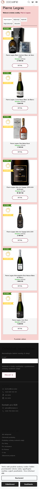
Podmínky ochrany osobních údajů (13, 440)
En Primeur (5, 449)
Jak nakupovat (6, 434)
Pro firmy (5, 443)
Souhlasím (28, 484)
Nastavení (19, 478)
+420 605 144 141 (11, 392)
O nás (4, 453)
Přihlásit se (9, 375)
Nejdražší (23, 19)
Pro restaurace (7, 446)
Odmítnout (10, 484)
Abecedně (17, 23)
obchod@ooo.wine (11, 389)
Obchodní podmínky (8, 437)
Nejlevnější (16, 19)
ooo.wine (8, 395)
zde (2, 473)
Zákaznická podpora (8, 456)
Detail (20, 66)
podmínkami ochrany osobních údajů (18, 367)
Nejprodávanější (8, 23)
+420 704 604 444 (11, 411)
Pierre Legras (25, 13)
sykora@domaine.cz (11, 408)
